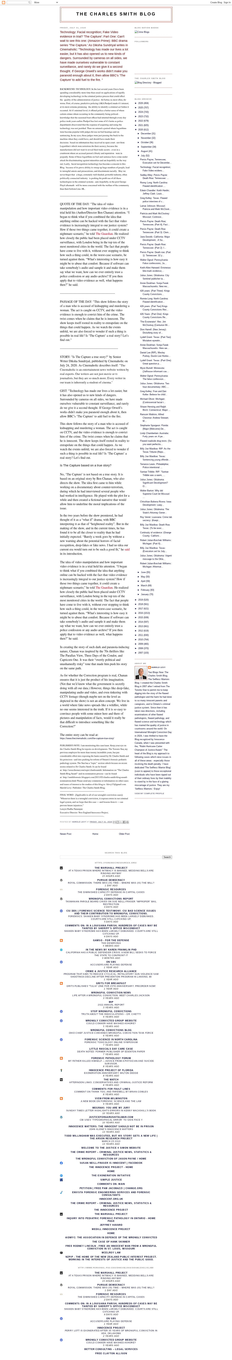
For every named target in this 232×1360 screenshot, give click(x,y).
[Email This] (114, 822)
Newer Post (65, 834)
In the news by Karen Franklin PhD (111, 949)
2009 (141, 644)
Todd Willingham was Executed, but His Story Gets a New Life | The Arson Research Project (111, 1137)
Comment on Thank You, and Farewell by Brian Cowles (111, 1092)
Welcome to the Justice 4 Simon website (111, 1148)
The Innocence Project (111, 1210)
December (146, 133)
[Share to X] (121, 822)
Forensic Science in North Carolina (111, 1039)
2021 (141, 125)
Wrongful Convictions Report (111, 898)
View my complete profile (149, 793)
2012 (141, 630)
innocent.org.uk (111, 1199)
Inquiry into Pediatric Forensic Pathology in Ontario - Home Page (111, 1219)
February (145, 590)
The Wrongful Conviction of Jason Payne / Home (111, 1158)
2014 (141, 622)
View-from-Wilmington (111, 1098)
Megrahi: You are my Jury (111, 1108)
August (145, 151)
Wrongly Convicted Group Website (111, 1020)
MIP (111, 1002)
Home (95, 834)
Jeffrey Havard (111, 1225)
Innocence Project (111, 1328)
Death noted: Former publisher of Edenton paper (111, 1051)
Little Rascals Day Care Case (111, 1049)
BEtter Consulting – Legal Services (111, 1349)
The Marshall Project (111, 868)
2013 (141, 626)
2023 (141, 116)
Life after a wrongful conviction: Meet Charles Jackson (111, 995)
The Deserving (111, 943)
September (146, 147)
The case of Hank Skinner (111, 1241)
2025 (141, 107)
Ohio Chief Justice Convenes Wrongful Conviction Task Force (111, 1033)
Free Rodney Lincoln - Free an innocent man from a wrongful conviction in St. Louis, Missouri (111, 1247)
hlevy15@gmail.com (116, 784)
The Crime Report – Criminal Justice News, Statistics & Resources (111, 1153)
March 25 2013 (111, 1141)
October (145, 142)
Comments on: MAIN (111, 1184)
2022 (141, 121)
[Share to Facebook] (124, 822)
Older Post (124, 834)
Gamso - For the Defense (111, 940)
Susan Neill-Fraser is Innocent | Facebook (111, 1163)
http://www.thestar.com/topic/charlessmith (82, 770)
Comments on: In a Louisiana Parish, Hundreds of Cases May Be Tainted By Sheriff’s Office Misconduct (111, 927)
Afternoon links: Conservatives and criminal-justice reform (111, 1082)
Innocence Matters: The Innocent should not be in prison (111, 1126)
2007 (141, 652)
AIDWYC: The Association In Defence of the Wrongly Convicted (111, 1237)
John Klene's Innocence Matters (111, 1129)
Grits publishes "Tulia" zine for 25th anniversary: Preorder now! (111, 986)
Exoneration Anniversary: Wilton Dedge (111, 1073)
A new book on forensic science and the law (111, 1101)
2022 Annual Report (111, 1005)
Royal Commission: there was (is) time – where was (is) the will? (111, 883)
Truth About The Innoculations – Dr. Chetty (111, 1014)
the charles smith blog (116, 13)
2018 (141, 604)
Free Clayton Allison (111, 1353)
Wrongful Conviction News (111, 992)
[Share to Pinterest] (127, 822)
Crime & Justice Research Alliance (111, 971)
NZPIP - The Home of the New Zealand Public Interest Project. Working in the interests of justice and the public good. (111, 1258)
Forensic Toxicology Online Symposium (111, 1042)
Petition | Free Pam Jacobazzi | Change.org (111, 1188)
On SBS (111, 962)
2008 (141, 648)
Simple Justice (111, 1179)
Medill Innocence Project (111, 1229)
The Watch (111, 1079)
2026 (141, 103)
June (143, 572)
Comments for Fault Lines (111, 1089)
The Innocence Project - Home (111, 1167)
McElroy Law (111, 1252)
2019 (141, 600)
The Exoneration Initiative (111, 1175)
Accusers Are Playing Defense (111, 965)
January (145, 594)
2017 (141, 608)
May (143, 576)
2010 (141, 639)
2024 (141, 112)
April (143, 581)
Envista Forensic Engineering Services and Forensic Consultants (111, 1193)
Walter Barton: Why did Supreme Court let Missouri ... (154, 493)
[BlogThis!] (117, 822)
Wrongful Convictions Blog (111, 1030)
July (143, 155)
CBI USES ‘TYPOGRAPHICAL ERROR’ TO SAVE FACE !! (111, 1120)
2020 (141, 129)
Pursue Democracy (111, 880)
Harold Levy (158, 667)
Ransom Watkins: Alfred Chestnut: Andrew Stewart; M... (154, 417)
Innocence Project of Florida (111, 1070)
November (146, 138)
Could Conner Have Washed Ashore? (111, 1023)
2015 (141, 617)
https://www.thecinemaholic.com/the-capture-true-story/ (87, 738)
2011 (141, 635)
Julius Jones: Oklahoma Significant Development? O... (154, 482)
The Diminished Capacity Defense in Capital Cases (111, 892)
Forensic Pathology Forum (111, 1058)
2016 (141, 613)
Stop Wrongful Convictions (111, 1011)
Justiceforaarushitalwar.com (111, 1117)
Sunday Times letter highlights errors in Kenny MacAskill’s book (111, 1110)
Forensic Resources (111, 889)
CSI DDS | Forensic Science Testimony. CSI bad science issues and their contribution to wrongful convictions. (111, 912)
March (144, 585)
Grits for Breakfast (111, 983)
